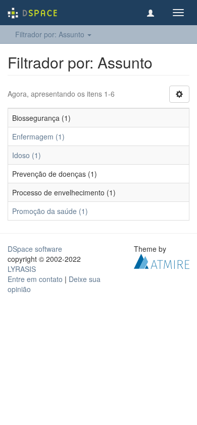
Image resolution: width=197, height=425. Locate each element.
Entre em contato (35, 279)
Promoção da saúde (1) (50, 211)
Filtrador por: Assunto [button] (50, 34)
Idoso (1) (26, 155)
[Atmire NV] (161, 260)
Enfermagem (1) (38, 136)
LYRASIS (22, 269)
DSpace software (35, 249)
